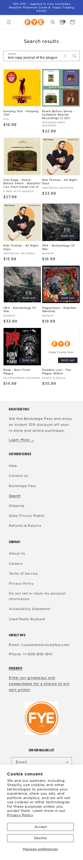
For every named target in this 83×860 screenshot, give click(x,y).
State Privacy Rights (26, 515)
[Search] (74, 56)
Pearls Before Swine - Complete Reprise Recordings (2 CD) (58, 115)
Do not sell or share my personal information (37, 596)
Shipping (16, 506)
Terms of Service (23, 573)
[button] (9, 22)
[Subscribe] (67, 762)
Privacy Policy (20, 815)
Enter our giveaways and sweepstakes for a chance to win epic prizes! (39, 684)
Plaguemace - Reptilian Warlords (59, 309)
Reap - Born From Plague (16, 371)
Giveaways (15, 668)
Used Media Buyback (27, 619)
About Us (17, 553)
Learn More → (21, 440)
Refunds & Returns (25, 525)
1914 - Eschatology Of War (58, 247)
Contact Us (18, 475)
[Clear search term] (65, 56)
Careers (15, 563)
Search (15, 496)
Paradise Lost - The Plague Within (56, 371)
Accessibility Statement (29, 609)
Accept (40, 827)
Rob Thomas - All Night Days (59, 181)
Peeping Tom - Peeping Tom (21, 113)
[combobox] (41, 56)
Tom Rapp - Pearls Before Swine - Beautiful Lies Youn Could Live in (22, 183)
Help (13, 466)
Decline (40, 838)
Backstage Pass (22, 486)
